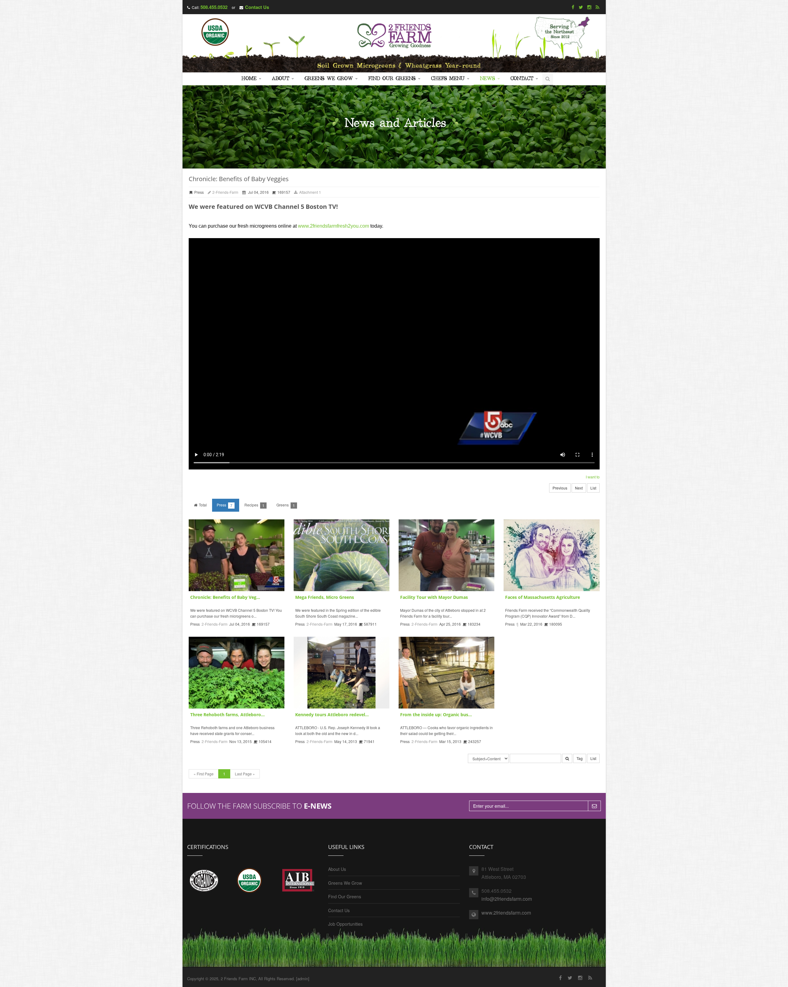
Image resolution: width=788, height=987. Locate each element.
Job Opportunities (345, 924)
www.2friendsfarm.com (506, 912)
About (280, 78)
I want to (593, 477)
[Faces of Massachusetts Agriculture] (551, 555)
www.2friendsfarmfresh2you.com (333, 226)
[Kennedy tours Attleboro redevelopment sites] (341, 673)
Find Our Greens (392, 78)
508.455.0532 (213, 7)
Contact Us (257, 7)
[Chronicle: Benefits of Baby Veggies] (236, 555)
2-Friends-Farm (224, 192)
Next (579, 487)
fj (517, 624)
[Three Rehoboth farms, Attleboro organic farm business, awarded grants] (236, 673)
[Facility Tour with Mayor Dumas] (446, 555)
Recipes (254, 505)
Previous (560, 487)
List (593, 487)
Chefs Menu (447, 78)
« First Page (204, 773)
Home (248, 78)
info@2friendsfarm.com (506, 898)
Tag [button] (580, 758)
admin (302, 978)
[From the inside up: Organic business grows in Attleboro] (446, 673)
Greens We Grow (328, 78)
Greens (285, 505)
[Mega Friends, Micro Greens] (341, 555)
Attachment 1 (309, 192)
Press (224, 505)
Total (202, 504)
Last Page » (245, 773)
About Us (337, 869)
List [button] (593, 758)
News (487, 78)
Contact (521, 78)
